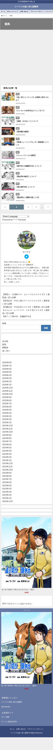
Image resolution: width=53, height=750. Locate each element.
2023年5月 (7, 485)
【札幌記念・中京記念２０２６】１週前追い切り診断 (26, 307)
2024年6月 (7, 444)
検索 (4, 323)
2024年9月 (7, 435)
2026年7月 (7, 366)
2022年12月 (7, 501)
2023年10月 (7, 470)
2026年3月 (7, 378)
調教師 (5, 348)
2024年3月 (7, 454)
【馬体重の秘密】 (23, 131)
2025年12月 (7, 388)
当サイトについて (12, 11)
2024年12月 (7, 425)
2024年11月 (7, 429)
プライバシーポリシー (37, 11)
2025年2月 (7, 419)
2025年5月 (7, 410)
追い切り (6, 351)
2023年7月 (7, 479)
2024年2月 (7, 457)
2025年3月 (7, 416)
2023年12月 (7, 463)
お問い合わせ (24, 11)
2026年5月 (7, 372)
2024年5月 (7, 448)
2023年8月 (7, 476)
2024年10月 (7, 432)
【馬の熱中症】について (25, 187)
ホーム (3, 11)
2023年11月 (7, 467)
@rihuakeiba (5, 706)
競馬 (4, 344)
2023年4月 (7, 489)
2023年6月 (7, 482)
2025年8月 (7, 400)
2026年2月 (7, 381)
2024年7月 (7, 441)
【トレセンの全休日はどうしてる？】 (30, 110)
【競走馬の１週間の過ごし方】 (28, 197)
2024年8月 (7, 438)
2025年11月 (7, 391)
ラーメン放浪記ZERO (9, 721)
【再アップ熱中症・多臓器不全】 (17, 316)
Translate (22, 220)
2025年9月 (7, 397)
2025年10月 (7, 394)
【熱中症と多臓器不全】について (29, 166)
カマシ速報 (5, 717)
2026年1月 (7, 385)
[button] (26, 706)
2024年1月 (7, 460)
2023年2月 (7, 495)
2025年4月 (7, 413)
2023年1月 (7, 498)
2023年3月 (7, 492)
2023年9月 (7, 473)
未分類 (5, 341)
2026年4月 (7, 375)
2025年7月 (7, 403)
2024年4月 (7, 451)
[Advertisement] (26, 57)
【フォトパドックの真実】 (26, 155)
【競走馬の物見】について (26, 176)
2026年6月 (7, 369)
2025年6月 (7, 407)
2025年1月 (7, 422)
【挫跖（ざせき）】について (27, 121)
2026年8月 (7, 362)
